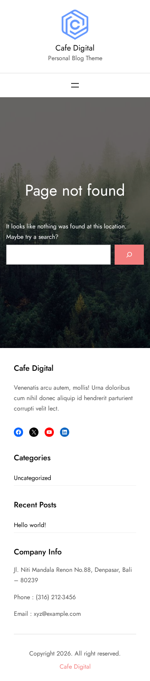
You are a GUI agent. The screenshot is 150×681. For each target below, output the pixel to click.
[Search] (129, 255)
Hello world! (30, 524)
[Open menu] (75, 85)
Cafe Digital (75, 48)
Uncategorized (32, 477)
